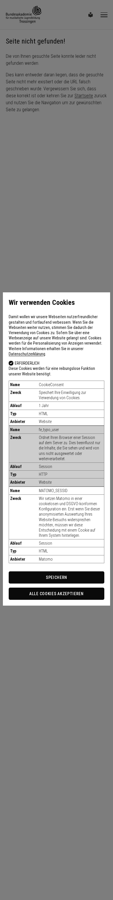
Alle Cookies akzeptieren (56, 593)
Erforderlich (27, 363)
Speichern (56, 577)
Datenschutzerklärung (27, 354)
